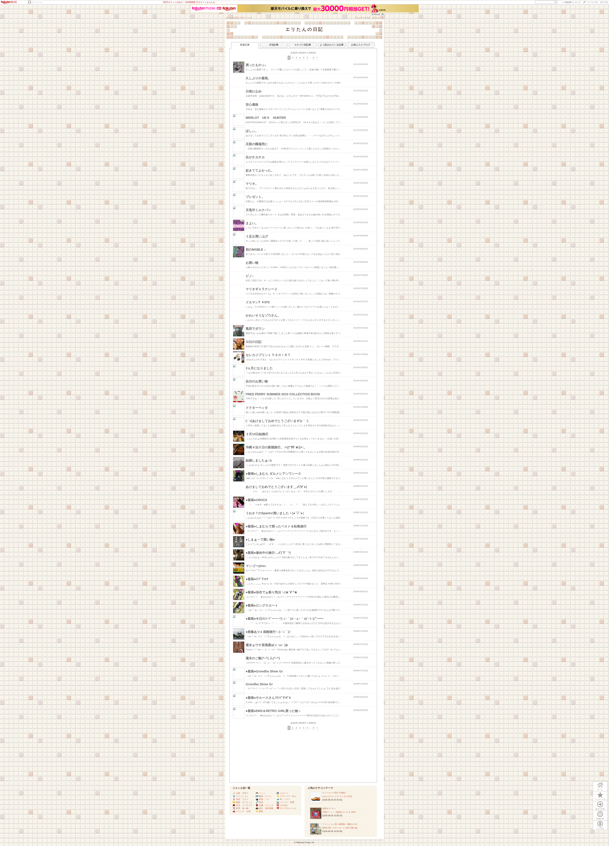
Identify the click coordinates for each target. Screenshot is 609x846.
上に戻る (600, 828)
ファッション (37, 2)
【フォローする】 (362, 18)
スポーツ (284, 793)
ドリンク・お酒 (243, 811)
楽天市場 (604, 2)
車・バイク (285, 799)
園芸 (261, 811)
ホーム (229, 18)
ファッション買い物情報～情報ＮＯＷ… (340, 824)
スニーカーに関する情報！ (334, 793)
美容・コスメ (242, 799)
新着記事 (600, 819)
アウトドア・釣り (288, 796)
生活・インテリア (244, 805)
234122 (376, 14)
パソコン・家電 (287, 802)
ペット (262, 793)
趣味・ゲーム (265, 796)
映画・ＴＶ (264, 799)
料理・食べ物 (242, 808)
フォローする (600, 799)
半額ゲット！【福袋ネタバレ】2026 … (340, 812)
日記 (236, 18)
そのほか (284, 805)
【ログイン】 (377, 18)
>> (571, 2)
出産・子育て (242, 793)
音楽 (261, 802)
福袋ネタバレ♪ (329, 808)
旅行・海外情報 (266, 808)
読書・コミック (266, 805)
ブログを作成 (592, 2)
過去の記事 (600, 809)
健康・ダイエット (244, 802)
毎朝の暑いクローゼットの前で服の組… (340, 828)
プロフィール (246, 18)
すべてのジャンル (288, 808)
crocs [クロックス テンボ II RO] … (339, 796)
